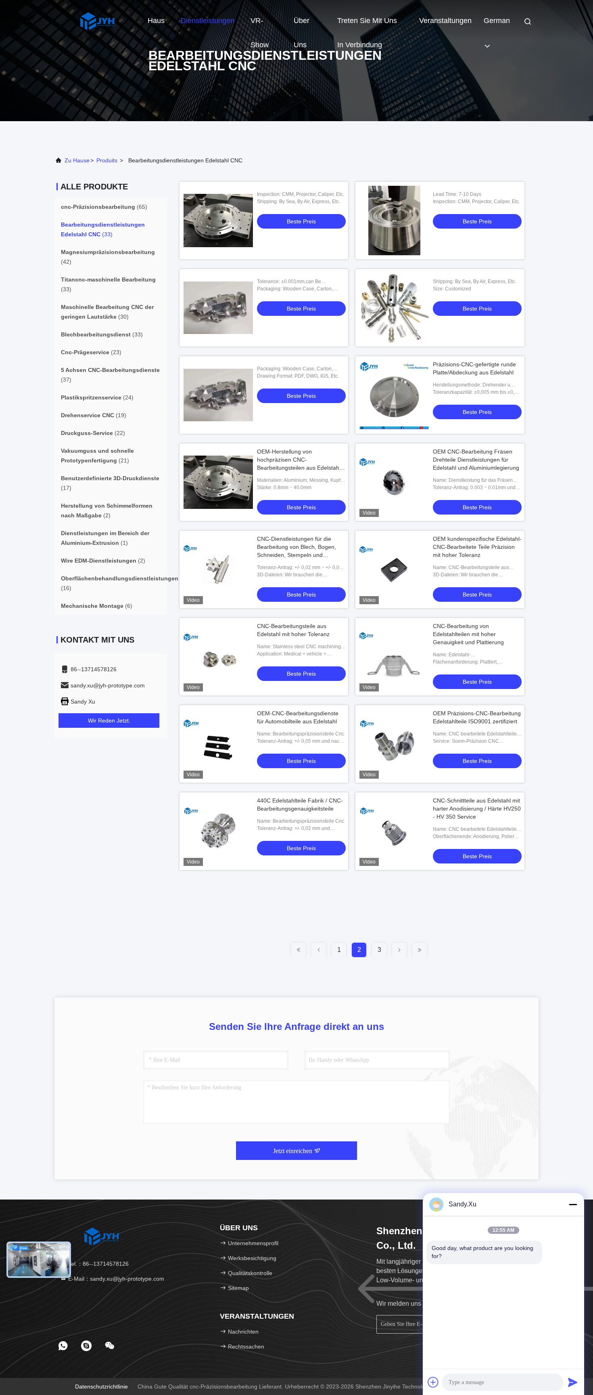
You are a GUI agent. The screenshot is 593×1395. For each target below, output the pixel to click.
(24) (97, 397)
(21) (97, 455)
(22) (93, 433)
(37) (110, 375)
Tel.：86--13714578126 (98, 1264)
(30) (107, 312)
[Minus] (573, 1204)
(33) (103, 229)
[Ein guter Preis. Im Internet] (218, 220)
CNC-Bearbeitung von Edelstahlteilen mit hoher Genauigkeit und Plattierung (468, 634)
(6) (96, 606)
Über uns (301, 25)
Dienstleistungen (207, 21)
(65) (104, 207)
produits (106, 160)
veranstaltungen (445, 21)
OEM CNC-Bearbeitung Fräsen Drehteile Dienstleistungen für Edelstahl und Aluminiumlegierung (476, 459)
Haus (156, 21)
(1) (105, 538)
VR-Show (260, 25)
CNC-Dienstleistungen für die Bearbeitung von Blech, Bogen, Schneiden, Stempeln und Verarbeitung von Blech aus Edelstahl (296, 555)
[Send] (572, 1382)
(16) (119, 583)
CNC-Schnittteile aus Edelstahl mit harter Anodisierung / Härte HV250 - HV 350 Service (477, 808)
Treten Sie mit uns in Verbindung (367, 25)
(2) (106, 510)
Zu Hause (77, 160)
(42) (108, 257)
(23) (91, 352)
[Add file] (433, 1382)
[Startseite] (97, 20)
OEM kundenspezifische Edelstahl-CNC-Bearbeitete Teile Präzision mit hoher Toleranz (477, 547)
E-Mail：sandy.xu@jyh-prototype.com (115, 1278)
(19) (93, 415)
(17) (110, 483)
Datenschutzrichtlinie (101, 1386)
